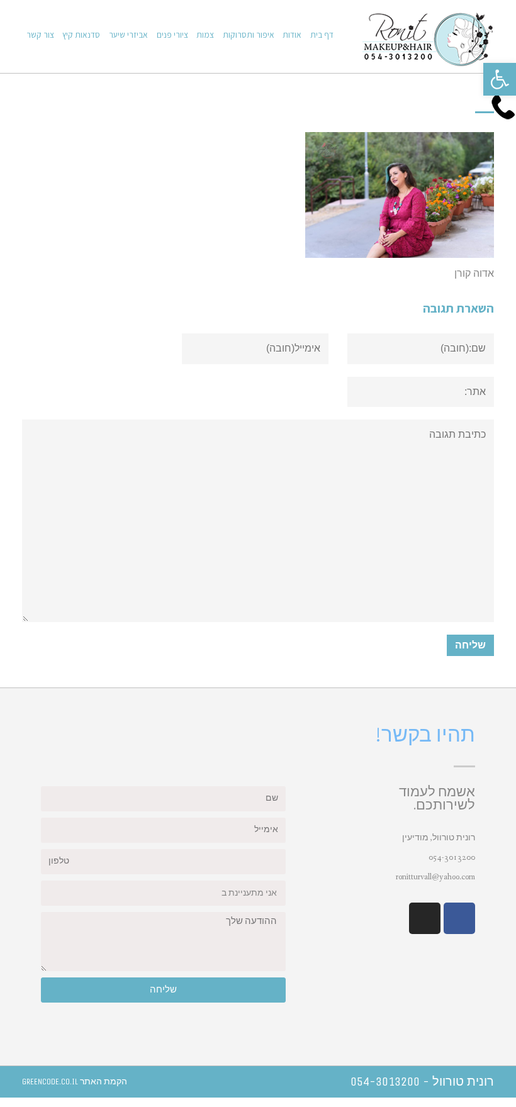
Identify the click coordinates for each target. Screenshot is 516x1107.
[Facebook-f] (459, 918)
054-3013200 (452, 857)
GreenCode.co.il (50, 1081)
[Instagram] (424, 918)
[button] (499, 79)
